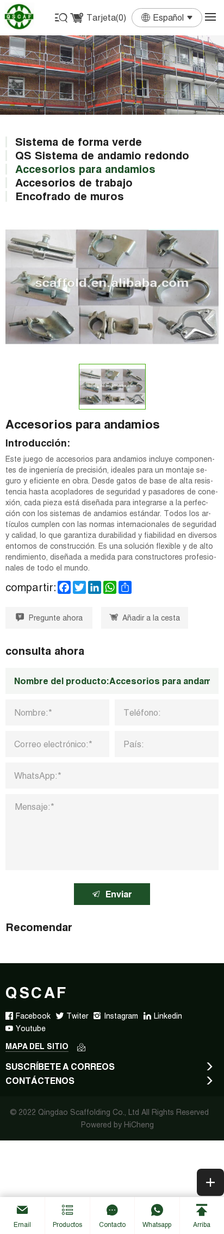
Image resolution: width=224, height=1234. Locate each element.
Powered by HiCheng (117, 1124)
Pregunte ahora (56, 617)
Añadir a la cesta (151, 617)
